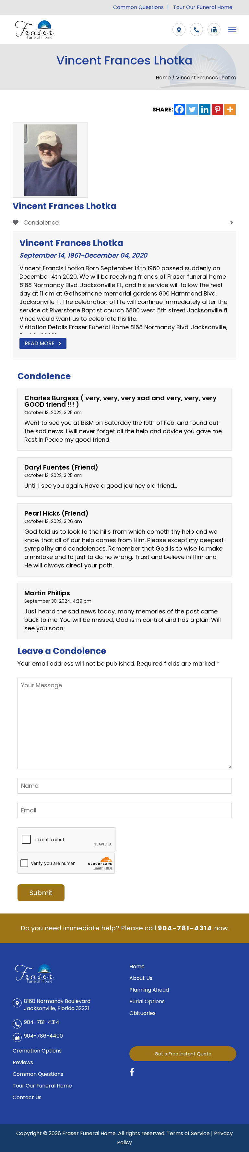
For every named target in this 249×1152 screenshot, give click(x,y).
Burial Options (147, 1001)
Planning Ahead (149, 990)
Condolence (40, 222)
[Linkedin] (204, 109)
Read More (39, 343)
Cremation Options (37, 1050)
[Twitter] (192, 109)
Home (164, 77)
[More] (230, 109)
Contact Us (27, 1097)
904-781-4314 (185, 928)
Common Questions (138, 7)
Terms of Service (188, 1133)
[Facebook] (179, 109)
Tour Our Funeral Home (202, 7)
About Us (140, 978)
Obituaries (142, 1013)
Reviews (23, 1062)
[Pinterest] (217, 109)
